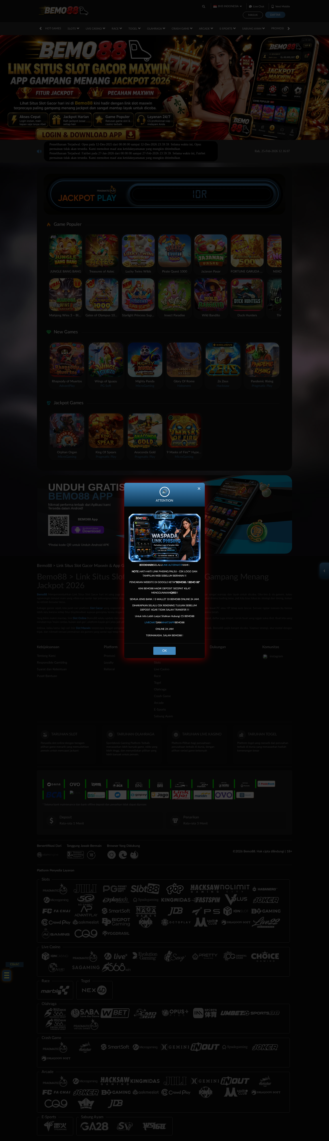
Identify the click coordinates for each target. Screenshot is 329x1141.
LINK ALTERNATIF (172, 565)
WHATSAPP (168, 622)
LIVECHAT (150, 622)
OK (164, 650)
